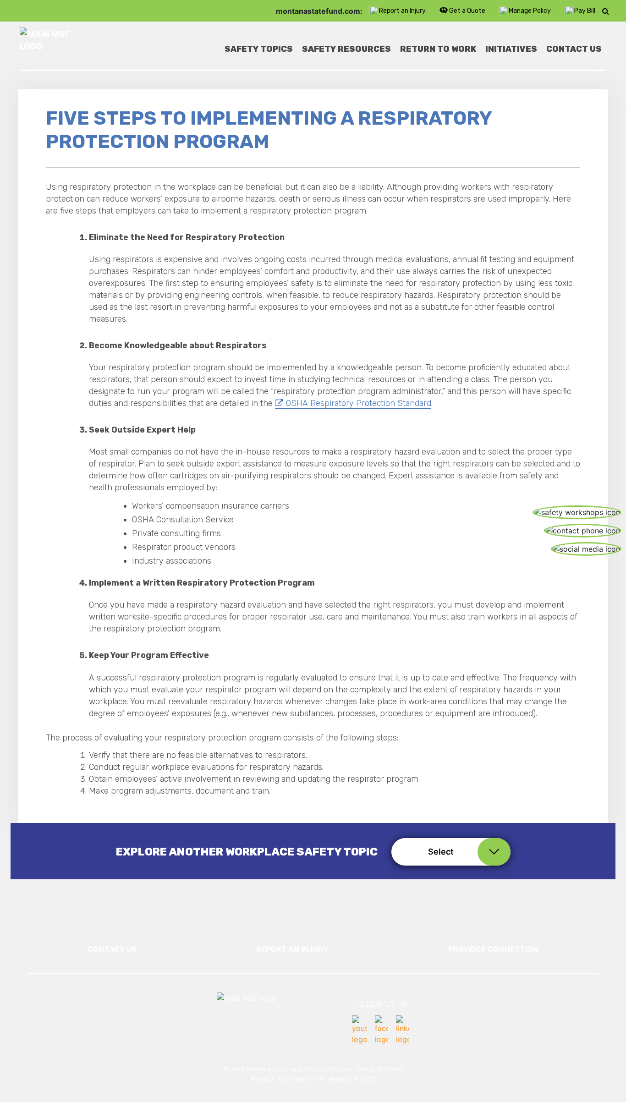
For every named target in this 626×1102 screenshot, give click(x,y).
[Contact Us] (582, 530)
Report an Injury (402, 11)
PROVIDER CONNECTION (493, 949)
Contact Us (574, 49)
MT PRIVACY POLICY (346, 1079)
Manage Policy (530, 11)
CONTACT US (112, 949)
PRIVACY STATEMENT (282, 1079)
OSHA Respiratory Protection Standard (358, 403)
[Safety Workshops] (577, 512)
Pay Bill (584, 11)
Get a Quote (467, 11)
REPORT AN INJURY (292, 949)
